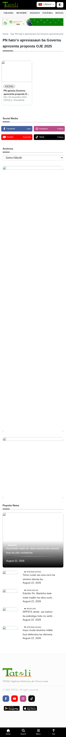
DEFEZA (59, 13)
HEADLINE (31, 609)
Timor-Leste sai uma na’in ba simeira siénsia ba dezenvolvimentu (39, 577)
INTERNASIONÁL (34, 572)
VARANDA (9, 13)
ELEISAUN (35, 13)
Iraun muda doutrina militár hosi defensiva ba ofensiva (38, 632)
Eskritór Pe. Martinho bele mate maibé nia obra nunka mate (38, 596)
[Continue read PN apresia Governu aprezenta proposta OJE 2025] (17, 71)
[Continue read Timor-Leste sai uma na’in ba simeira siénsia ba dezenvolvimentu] (10, 578)
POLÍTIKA (48, 13)
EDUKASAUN (32, 590)
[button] (8, 732)
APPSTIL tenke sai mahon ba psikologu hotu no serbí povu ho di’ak (37, 614)
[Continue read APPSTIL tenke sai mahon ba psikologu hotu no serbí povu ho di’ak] (10, 615)
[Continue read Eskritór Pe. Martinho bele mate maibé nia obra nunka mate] (10, 596)
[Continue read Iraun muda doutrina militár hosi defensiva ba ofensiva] (10, 633)
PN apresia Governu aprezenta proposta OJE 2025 (17, 92)
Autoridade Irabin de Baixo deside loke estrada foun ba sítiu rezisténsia (32, 550)
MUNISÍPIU (21, 13)
